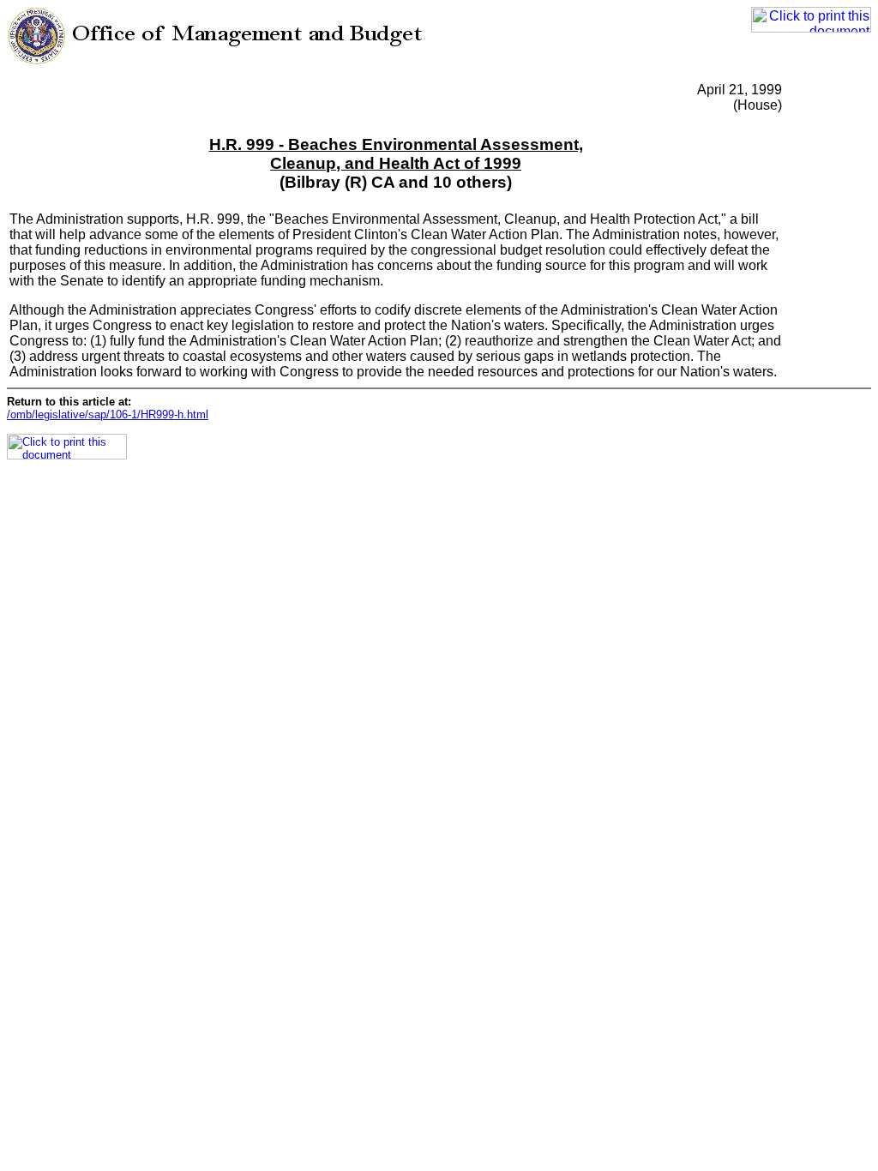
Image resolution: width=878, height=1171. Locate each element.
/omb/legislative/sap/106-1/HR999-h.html (107, 414)
